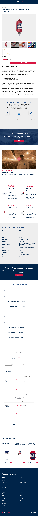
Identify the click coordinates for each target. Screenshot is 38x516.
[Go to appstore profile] (5, 474)
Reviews (3, 500)
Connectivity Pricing (23, 480)
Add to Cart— (22, 62)
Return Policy (22, 500)
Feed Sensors (4, 480)
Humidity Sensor (5, 485)
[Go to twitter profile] (33, 513)
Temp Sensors (4, 482)
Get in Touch (19, 275)
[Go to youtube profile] (35, 513)
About (21, 493)
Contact (21, 495)
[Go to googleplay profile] (13, 474)
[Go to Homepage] (19, 1)
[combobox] (17, 365)
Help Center (4, 503)
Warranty (3, 505)
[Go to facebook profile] (31, 513)
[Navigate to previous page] (12, 424)
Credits (28, 512)
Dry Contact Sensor (5, 484)
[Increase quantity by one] (8, 63)
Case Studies (4, 498)
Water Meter (4, 487)
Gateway (3, 479)
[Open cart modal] (36, 1)
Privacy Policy (22, 498)
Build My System (19, 140)
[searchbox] (7, 364)
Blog (3, 495)
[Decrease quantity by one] (3, 63)
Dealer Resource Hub (5, 493)
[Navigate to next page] (26, 424)
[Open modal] (19, 159)
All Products (4, 489)
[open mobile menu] (1, 2)
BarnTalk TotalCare (23, 482)
